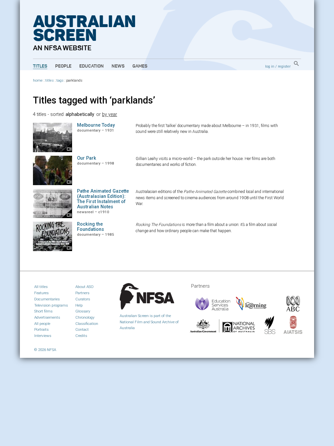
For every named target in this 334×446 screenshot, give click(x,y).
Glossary (82, 311)
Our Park (86, 158)
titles (49, 80)
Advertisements (47, 317)
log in (269, 66)
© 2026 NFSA (45, 349)
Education (91, 66)
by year (109, 114)
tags (60, 80)
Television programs (51, 305)
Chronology (85, 317)
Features (41, 293)
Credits (81, 335)
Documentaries (47, 299)
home (38, 80)
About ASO (84, 286)
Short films (43, 311)
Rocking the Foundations (90, 226)
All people (42, 323)
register (284, 66)
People (63, 66)
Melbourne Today (96, 125)
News (118, 66)
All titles (41, 286)
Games (139, 66)
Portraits (41, 329)
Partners (82, 293)
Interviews (42, 335)
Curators (82, 299)
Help (79, 305)
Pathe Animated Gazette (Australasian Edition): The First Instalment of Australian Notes (103, 199)
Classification (86, 323)
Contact (82, 329)
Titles (40, 66)
